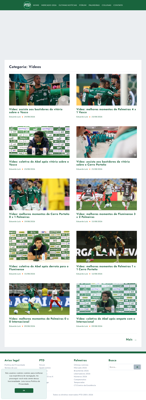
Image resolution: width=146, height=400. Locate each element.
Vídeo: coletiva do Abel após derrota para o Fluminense (39, 268)
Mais (131, 339)
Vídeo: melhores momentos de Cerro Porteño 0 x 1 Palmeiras (39, 215)
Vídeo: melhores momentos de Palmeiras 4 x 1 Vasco (106, 111)
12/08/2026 (97, 274)
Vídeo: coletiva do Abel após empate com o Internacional (105, 320)
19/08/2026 (29, 221)
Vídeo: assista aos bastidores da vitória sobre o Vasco (36, 111)
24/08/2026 (29, 117)
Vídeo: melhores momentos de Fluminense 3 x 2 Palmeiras (106, 215)
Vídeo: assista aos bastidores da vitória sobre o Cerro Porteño (103, 163)
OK (24, 390)
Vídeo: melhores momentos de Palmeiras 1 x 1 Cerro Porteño (106, 268)
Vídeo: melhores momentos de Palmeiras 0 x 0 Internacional (39, 320)
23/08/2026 (97, 117)
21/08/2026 (97, 169)
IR (137, 367)
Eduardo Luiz (15, 117)
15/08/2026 (97, 221)
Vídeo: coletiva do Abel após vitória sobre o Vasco (39, 163)
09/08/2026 (29, 326)
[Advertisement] (73, 32)
